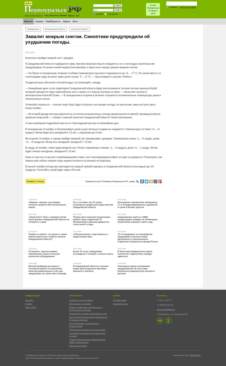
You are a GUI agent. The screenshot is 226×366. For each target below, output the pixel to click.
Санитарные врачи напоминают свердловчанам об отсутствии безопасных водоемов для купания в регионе (136, 270)
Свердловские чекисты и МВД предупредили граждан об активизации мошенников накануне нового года (137, 219)
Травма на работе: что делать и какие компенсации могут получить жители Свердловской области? (47, 236)
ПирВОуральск (53, 21)
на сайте (99, 14)
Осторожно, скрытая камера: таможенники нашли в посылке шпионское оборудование (44, 253)
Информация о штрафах (80, 304)
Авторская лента (120, 304)
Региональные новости (55, 29)
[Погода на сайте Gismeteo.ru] (181, 4)
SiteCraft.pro (195, 355)
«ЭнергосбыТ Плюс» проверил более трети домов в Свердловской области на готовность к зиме (48, 219)
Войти (28, 3)
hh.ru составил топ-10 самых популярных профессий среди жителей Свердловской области (93, 204)
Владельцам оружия (78, 346)
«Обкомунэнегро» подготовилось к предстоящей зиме (90, 235)
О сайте (28, 304)
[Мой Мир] (155, 181)
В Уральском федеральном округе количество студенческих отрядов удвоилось (135, 253)
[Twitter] (146, 181)
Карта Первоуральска (33, 15)
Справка (39, 21)
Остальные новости (79, 29)
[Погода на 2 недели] (188, 7)
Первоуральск (33, 29)
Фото (75, 21)
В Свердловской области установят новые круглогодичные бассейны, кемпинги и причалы (91, 268)
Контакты (29, 300)
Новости (28, 21)
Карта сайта (30, 307)
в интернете (112, 14)
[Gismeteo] (172, 7)
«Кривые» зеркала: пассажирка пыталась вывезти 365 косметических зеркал (47, 204)
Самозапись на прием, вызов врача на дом (88, 314)
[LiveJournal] (137, 182)
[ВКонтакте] (142, 181)
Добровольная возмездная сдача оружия (87, 330)
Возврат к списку (35, 181)
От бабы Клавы (119, 300)
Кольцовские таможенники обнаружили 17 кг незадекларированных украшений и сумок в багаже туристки (137, 204)
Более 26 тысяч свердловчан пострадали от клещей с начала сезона (93, 252)
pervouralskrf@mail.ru (166, 310)
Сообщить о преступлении (81, 300)
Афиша (66, 21)
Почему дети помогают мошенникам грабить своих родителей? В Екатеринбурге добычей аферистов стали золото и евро (91, 221)
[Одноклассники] (151, 181)
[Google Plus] (160, 181)
